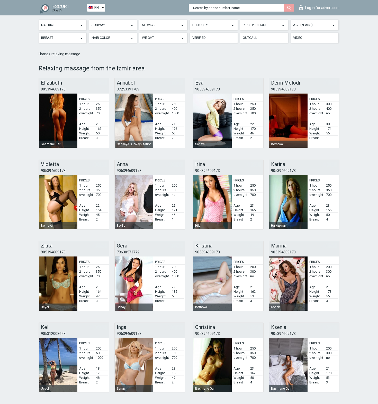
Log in (322, 8)
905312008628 (53, 333)
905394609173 (53, 89)
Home (44, 54)
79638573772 (128, 252)
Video (297, 38)
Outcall (250, 38)
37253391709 (128, 89)
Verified (199, 38)
